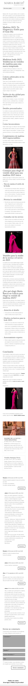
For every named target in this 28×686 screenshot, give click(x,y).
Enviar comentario (18, 667)
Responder (21, 488)
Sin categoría (18, 441)
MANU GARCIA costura (19, 415)
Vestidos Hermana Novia (12, 458)
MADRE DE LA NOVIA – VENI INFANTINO (13, 439)
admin (7, 441)
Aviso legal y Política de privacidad (13, 682)
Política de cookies (13, 680)
